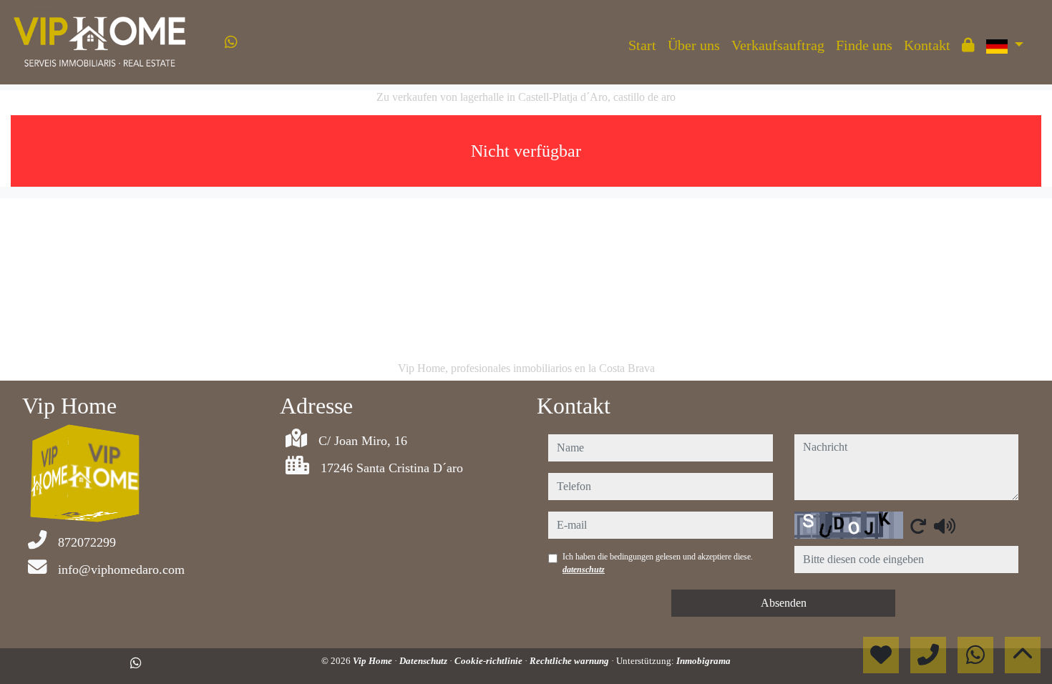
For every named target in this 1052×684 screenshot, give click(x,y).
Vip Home (373, 660)
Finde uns (864, 45)
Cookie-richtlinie (489, 660)
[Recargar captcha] (918, 526)
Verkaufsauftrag (777, 45)
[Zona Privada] (968, 45)
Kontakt (927, 45)
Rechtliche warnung (570, 660)
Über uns (694, 45)
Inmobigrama (703, 660)
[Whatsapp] (231, 42)
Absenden (784, 603)
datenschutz (583, 570)
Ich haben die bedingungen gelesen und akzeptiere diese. (657, 563)
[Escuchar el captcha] (944, 526)
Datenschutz (424, 660)
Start (642, 45)
